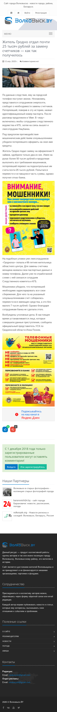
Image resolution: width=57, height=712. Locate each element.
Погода (6, 646)
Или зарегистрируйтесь (32, 466)
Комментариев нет (30, 61)
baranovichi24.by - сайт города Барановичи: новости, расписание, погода (31, 503)
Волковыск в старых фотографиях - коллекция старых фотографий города (33, 490)
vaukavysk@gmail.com (19, 674)
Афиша (5, 650)
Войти (27, 12)
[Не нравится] (13, 429)
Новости (6, 641)
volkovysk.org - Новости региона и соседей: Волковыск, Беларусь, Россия (33, 514)
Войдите (11, 466)
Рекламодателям (10, 636)
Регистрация (41, 12)
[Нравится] (5, 429)
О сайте (6, 631)
